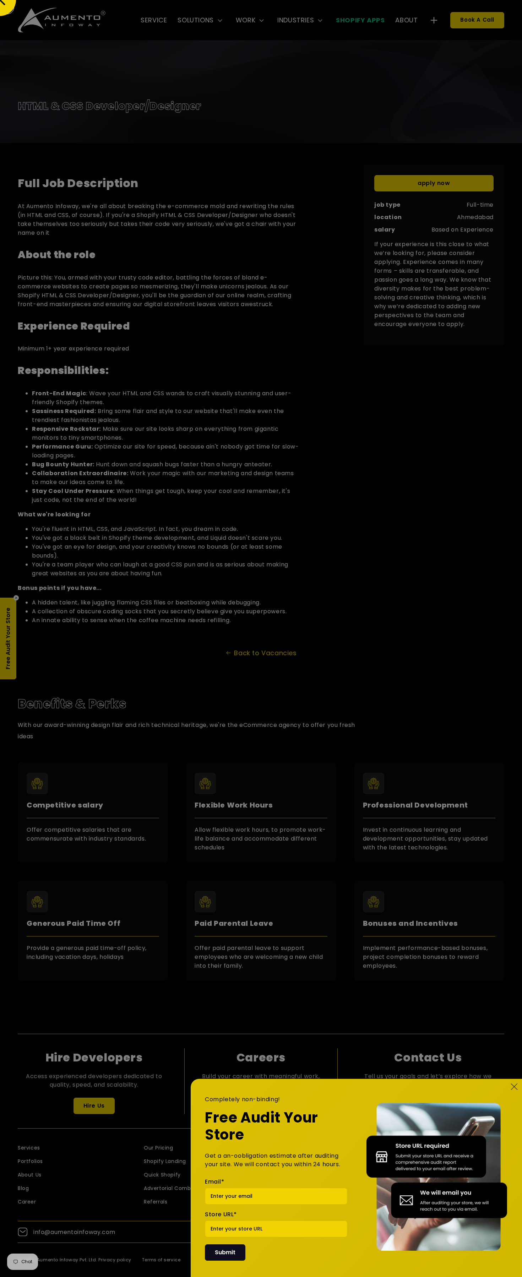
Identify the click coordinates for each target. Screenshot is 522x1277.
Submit (225, 1252)
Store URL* (221, 1214)
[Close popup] (514, 1086)
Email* (214, 1182)
